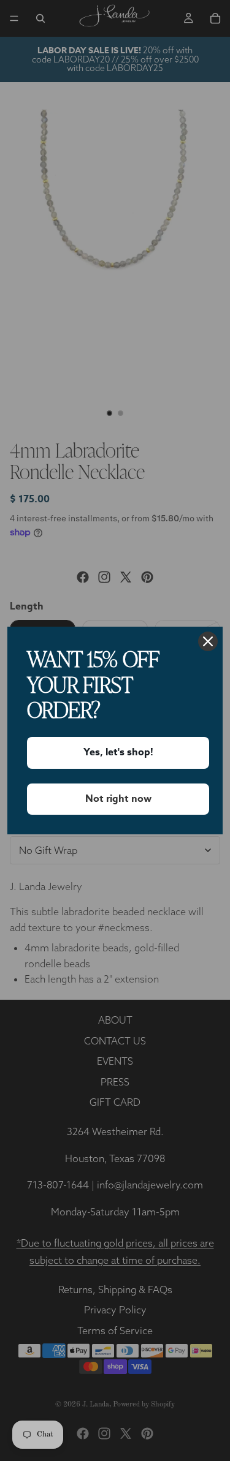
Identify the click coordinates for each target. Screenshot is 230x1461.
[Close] (208, 641)
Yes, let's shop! (118, 752)
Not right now (118, 798)
